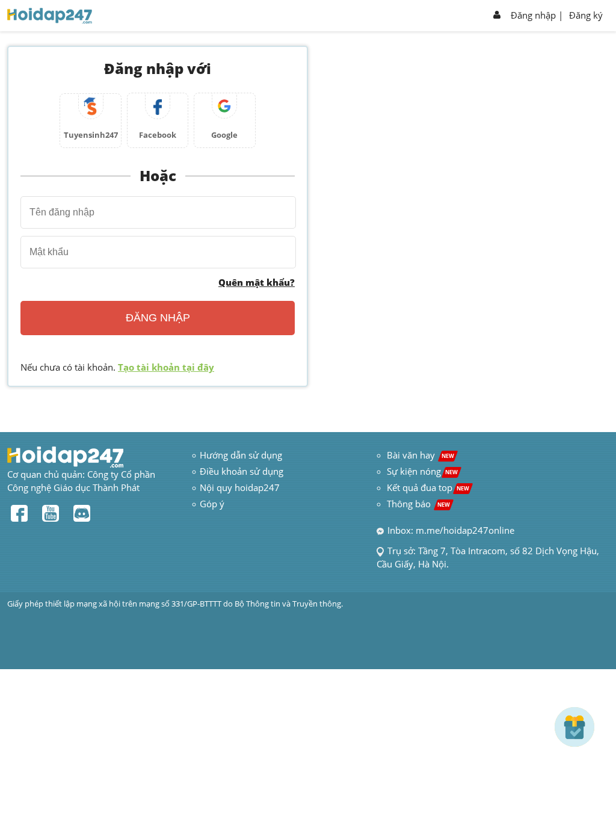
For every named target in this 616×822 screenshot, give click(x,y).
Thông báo (418, 504)
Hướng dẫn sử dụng (241, 455)
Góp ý (212, 504)
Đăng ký (586, 15)
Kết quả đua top (428, 487)
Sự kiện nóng (422, 471)
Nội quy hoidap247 (240, 487)
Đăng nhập (533, 15)
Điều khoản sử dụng (241, 471)
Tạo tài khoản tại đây (166, 367)
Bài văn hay (419, 455)
